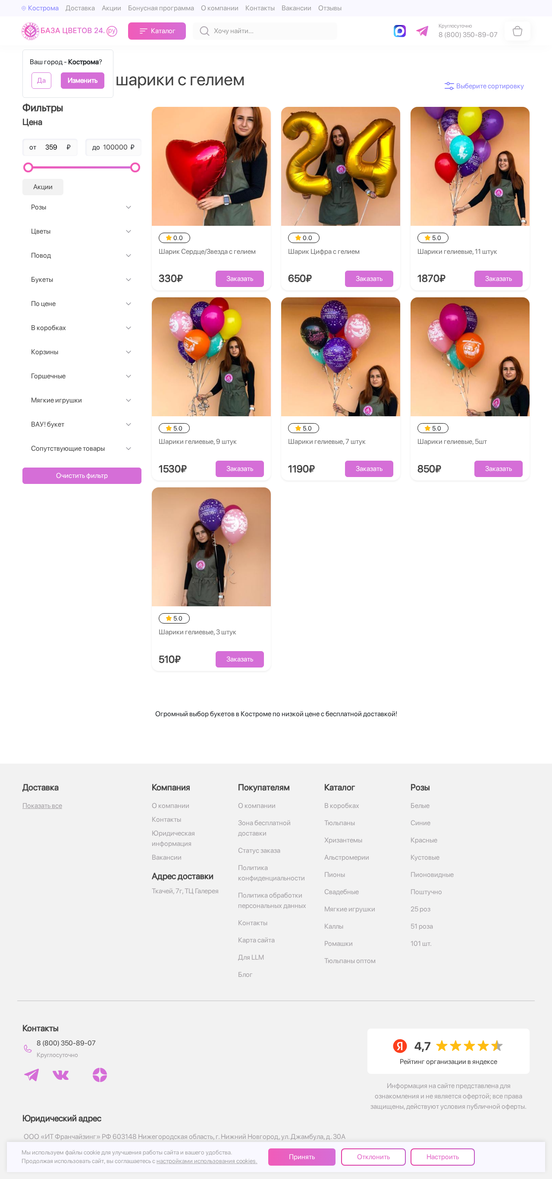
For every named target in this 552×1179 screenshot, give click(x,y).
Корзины (44, 352)
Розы (38, 207)
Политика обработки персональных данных (272, 900)
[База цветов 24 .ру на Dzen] (100, 1075)
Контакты (260, 8)
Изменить (82, 80)
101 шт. (421, 943)
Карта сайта (256, 940)
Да (41, 80)
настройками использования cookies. (207, 1160)
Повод (41, 255)
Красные (424, 840)
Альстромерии (346, 857)
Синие (420, 823)
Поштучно (426, 892)
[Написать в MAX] (401, 31)
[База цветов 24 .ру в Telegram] (31, 1075)
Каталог (163, 31)
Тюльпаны (339, 823)
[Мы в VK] (60, 1075)
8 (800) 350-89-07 (66, 1043)
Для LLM (251, 957)
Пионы (334, 874)
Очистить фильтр (82, 475)
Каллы (333, 926)
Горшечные (48, 376)
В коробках (48, 328)
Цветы (40, 231)
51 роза (422, 926)
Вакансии (296, 8)
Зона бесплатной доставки (264, 828)
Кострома (43, 8)
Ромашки (338, 943)
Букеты (42, 279)
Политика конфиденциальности (271, 873)
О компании (219, 8)
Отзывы (330, 8)
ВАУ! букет (47, 424)
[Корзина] (517, 31)
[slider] (28, 167)
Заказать (239, 278)
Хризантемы (343, 840)
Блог (245, 974)
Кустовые (425, 857)
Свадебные (341, 892)
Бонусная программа (161, 8)
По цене (43, 303)
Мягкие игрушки (56, 400)
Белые (420, 806)
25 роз (420, 909)
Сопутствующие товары (68, 448)
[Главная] (71, 30)
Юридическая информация (173, 838)
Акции (111, 8)
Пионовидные (432, 874)
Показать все (42, 806)
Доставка (80, 8)
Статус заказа (259, 850)
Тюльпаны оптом (350, 961)
